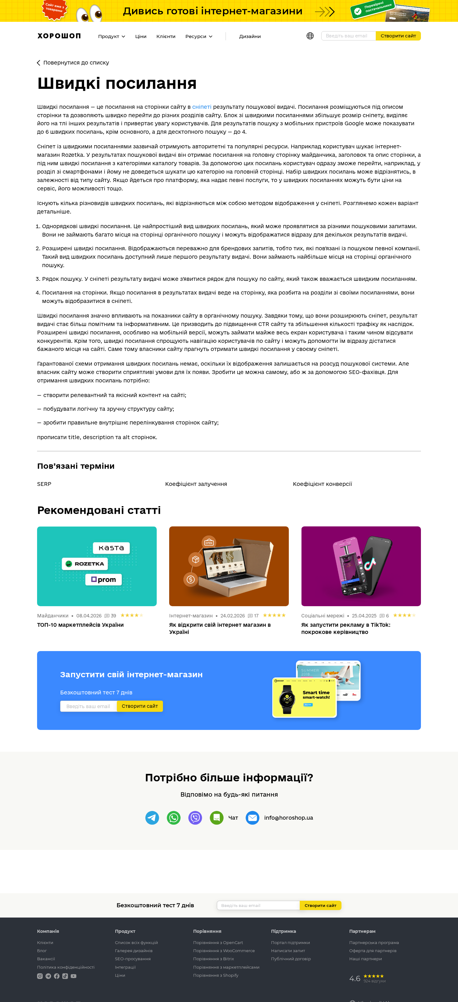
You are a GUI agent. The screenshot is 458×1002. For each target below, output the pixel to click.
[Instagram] (40, 976)
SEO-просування (133, 958)
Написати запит (288, 950)
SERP (44, 484)
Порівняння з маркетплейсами (226, 967)
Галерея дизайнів (134, 950)
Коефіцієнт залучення (196, 484)
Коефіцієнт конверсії (322, 484)
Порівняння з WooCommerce (224, 950)
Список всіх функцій (136, 942)
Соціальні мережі (323, 615)
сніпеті (202, 107)
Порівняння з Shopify (215, 975)
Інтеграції (125, 967)
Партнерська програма (374, 942)
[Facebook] (57, 976)
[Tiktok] (65, 976)
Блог (42, 950)
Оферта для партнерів (373, 950)
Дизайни (250, 36)
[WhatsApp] (174, 818)
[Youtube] (73, 976)
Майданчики (53, 615)
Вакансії (46, 958)
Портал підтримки (290, 942)
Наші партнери (365, 958)
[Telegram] (152, 818)
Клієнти (165, 36)
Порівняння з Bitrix (213, 958)
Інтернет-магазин (191, 615)
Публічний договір (291, 958)
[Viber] (195, 818)
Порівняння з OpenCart (218, 942)
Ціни (140, 36)
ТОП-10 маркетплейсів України (80, 625)
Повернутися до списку (76, 62)
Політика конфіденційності (66, 967)
